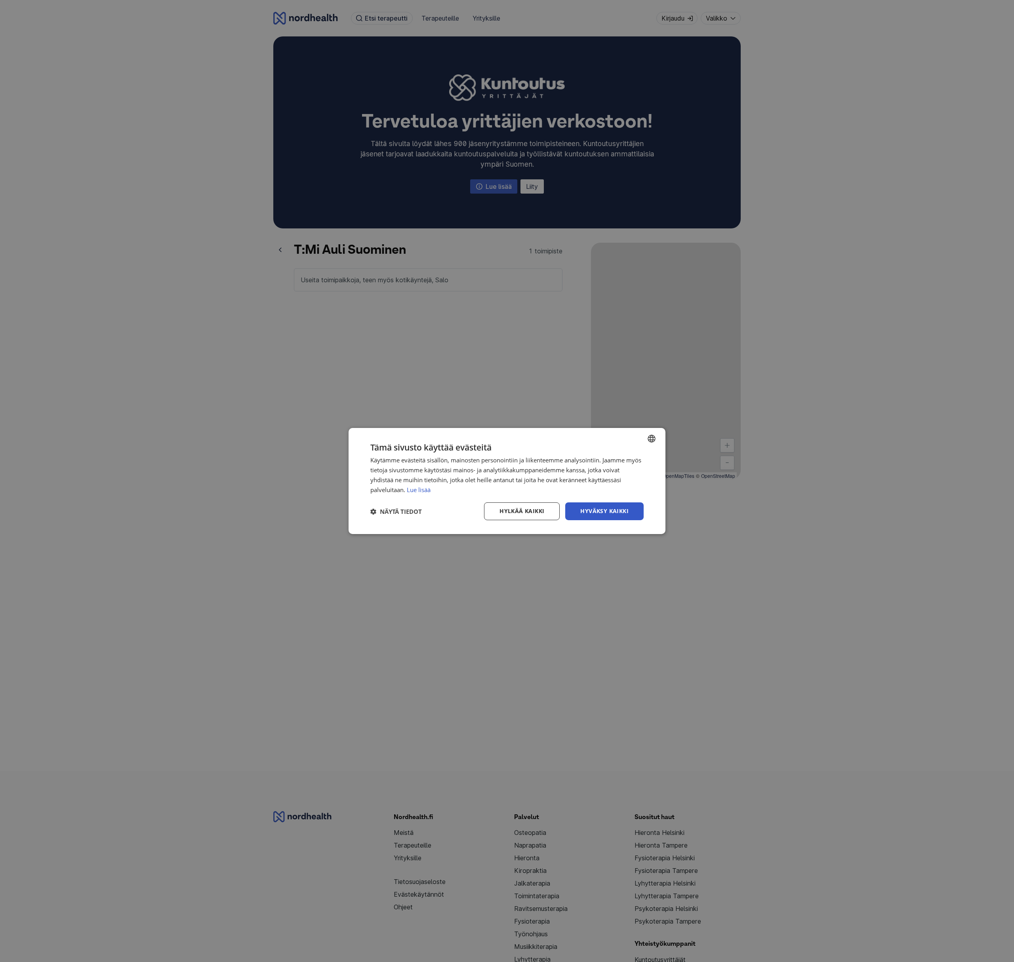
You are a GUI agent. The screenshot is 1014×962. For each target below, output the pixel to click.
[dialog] (507, 481)
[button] (396, 511)
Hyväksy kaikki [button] (604, 511)
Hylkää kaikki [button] (521, 511)
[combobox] (652, 439)
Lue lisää (419, 490)
